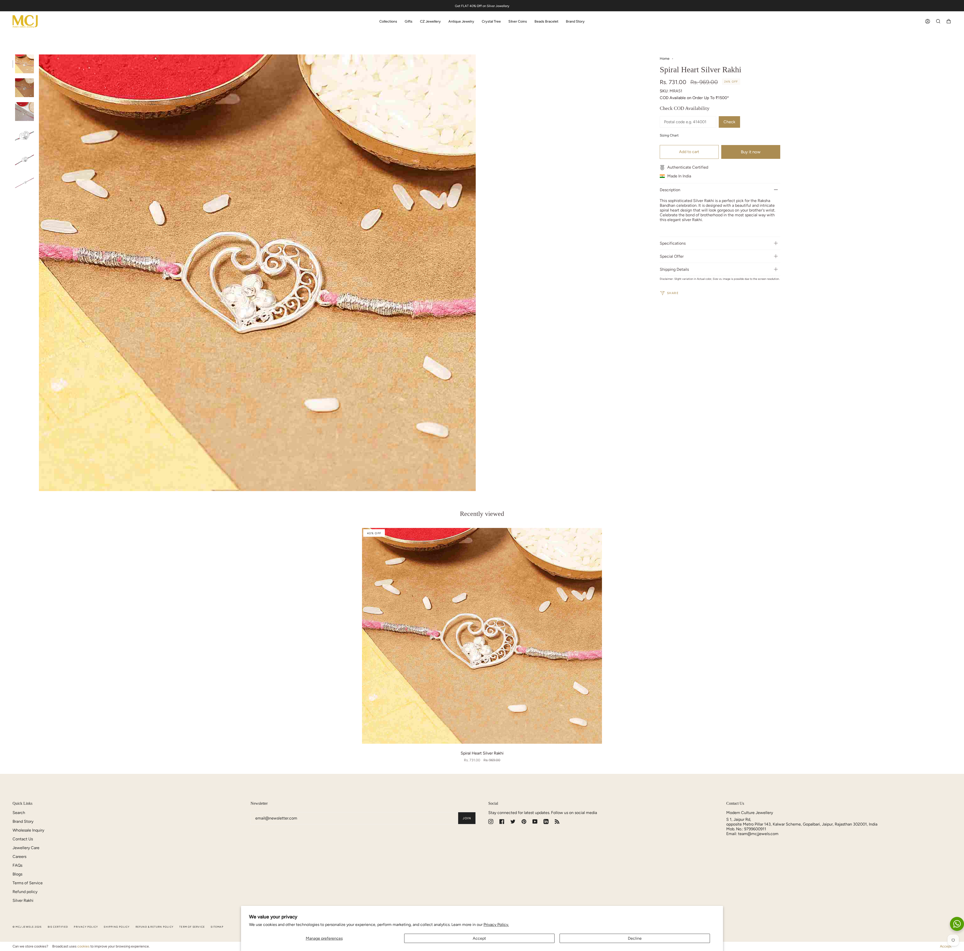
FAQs (17, 865)
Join (467, 818)
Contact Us (23, 839)
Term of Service (192, 926)
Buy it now (750, 151)
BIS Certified (58, 926)
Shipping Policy (117, 926)
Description (670, 189)
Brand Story (23, 821)
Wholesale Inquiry (28, 830)
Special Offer (672, 256)
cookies (83, 946)
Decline (635, 938)
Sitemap (217, 926)
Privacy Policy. (496, 924)
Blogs (17, 874)
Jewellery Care (26, 847)
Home (665, 58)
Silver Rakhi (23, 900)
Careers (19, 856)
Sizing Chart (669, 135)
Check (729, 121)
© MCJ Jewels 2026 (27, 926)
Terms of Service (28, 882)
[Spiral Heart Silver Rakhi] (482, 636)
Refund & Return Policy (154, 926)
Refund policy (25, 891)
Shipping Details (674, 269)
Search (19, 812)
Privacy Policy (86, 926)
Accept (479, 938)
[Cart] (948, 21)
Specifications (673, 243)
